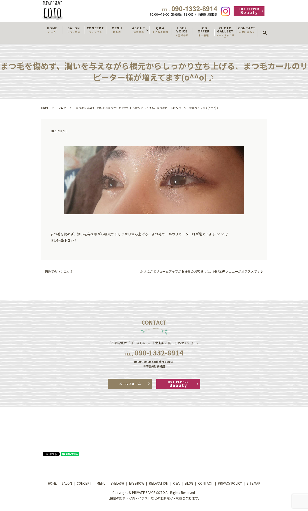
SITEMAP (253, 483)
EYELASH (117, 483)
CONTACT (247, 30)
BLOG (189, 483)
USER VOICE (181, 31)
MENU (117, 30)
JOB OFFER (203, 31)
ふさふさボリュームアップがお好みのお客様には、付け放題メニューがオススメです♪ (201, 271)
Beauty (249, 11)
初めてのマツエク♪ (59, 271)
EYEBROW (136, 483)
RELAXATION (158, 483)
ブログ (62, 108)
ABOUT (138, 30)
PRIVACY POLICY (230, 483)
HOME (52, 30)
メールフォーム (130, 383)
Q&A (160, 30)
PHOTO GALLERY (225, 32)
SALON (73, 30)
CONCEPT (95, 30)
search (266, 28)
